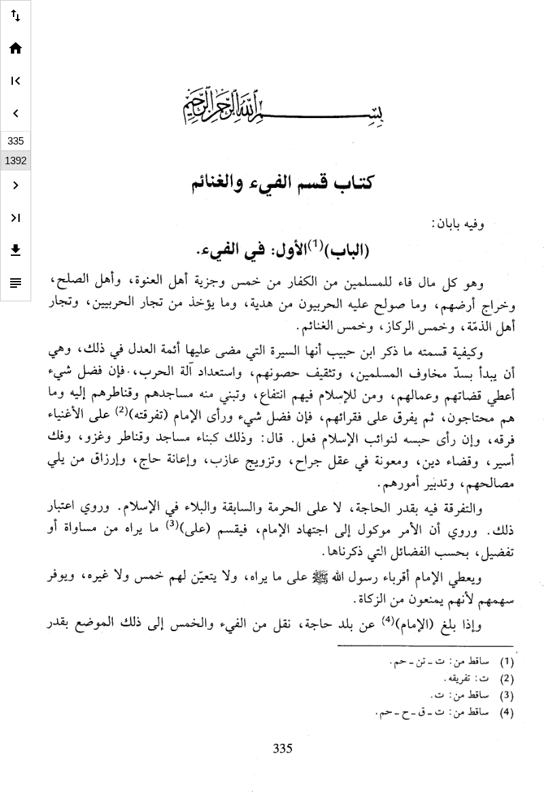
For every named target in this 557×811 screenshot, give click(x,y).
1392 (15, 160)
